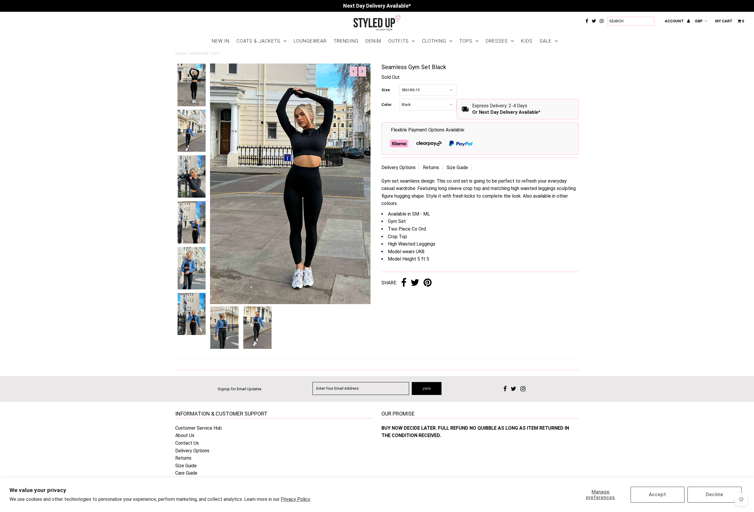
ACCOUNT (675, 21)
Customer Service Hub (198, 428)
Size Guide (457, 167)
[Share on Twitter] (415, 283)
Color (386, 104)
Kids (527, 41)
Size (385, 90)
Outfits (398, 41)
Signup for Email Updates (240, 389)
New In (220, 41)
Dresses (497, 41)
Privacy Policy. (296, 499)
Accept (657, 494)
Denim (373, 41)
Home (180, 54)
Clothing (434, 41)
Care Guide (186, 473)
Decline (714, 494)
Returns (431, 167)
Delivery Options (398, 167)
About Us (184, 435)
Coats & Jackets (258, 41)
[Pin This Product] (427, 283)
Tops (465, 41)
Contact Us (187, 443)
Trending (346, 41)
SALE (546, 41)
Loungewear (310, 41)
